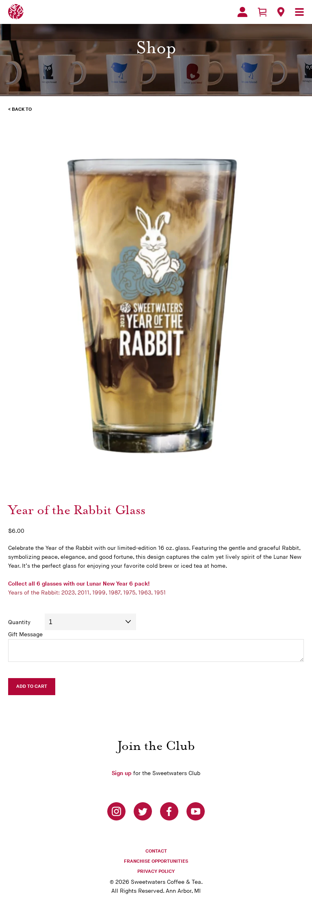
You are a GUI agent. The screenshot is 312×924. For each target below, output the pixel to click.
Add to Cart (31, 686)
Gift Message (25, 634)
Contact (156, 851)
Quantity (19, 622)
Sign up (122, 773)
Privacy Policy (156, 871)
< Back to (20, 109)
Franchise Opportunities (156, 861)
